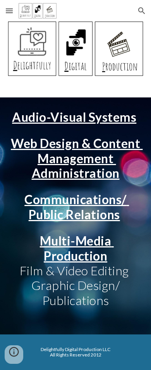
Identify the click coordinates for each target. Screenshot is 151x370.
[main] (75, 216)
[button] (9, 10)
